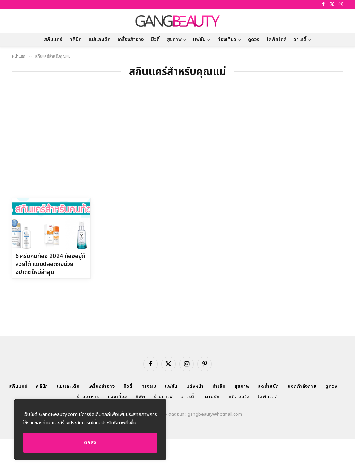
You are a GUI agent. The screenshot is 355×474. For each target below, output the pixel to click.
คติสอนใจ (238, 396)
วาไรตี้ (300, 39)
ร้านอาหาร (88, 396)
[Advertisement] (177, 146)
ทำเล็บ (219, 386)
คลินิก (75, 39)
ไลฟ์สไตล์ (277, 39)
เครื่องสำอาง (131, 39)
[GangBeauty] (177, 21)
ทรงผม (149, 386)
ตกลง (90, 442)
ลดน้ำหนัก (268, 386)
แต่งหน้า (195, 386)
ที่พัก (140, 396)
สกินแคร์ (53, 39)
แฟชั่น (199, 39)
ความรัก (211, 396)
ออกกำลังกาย (302, 386)
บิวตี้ (155, 39)
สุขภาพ (174, 39)
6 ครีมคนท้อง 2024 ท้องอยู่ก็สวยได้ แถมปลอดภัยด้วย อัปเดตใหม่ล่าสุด (50, 265)
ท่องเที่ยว (226, 39)
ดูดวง (253, 39)
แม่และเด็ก (100, 39)
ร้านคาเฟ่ (163, 396)
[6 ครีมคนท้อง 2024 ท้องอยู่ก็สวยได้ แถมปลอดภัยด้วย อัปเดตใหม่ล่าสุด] (51, 224)
